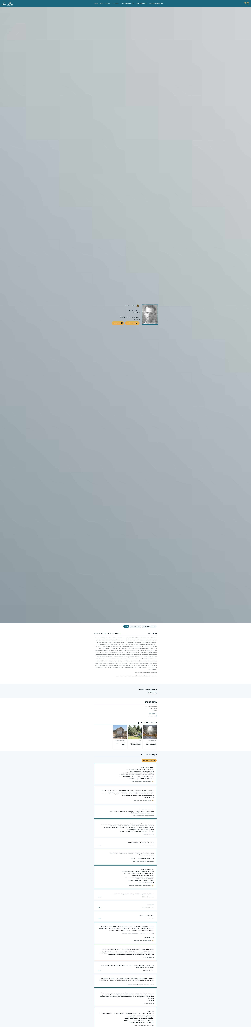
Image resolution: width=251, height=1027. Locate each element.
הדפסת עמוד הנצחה (99, 633)
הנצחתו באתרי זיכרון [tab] (135, 626)
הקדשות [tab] (126, 626)
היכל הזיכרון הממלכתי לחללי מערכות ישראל (151, 743)
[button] (118, 323)
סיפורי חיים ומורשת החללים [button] (156, 3)
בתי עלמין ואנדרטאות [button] (142, 3)
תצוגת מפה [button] (152, 714)
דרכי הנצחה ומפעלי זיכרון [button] (128, 3)
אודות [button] (101, 3)
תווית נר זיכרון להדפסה (112, 633)
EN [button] (95, 3)
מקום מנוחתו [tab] (146, 626)
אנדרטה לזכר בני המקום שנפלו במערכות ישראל (135, 743)
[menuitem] (156, 3)
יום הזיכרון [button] (116, 3)
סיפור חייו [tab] (153, 626)
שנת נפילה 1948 (152, 693)
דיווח (99, 845)
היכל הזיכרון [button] (107, 3)
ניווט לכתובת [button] (152, 716)
